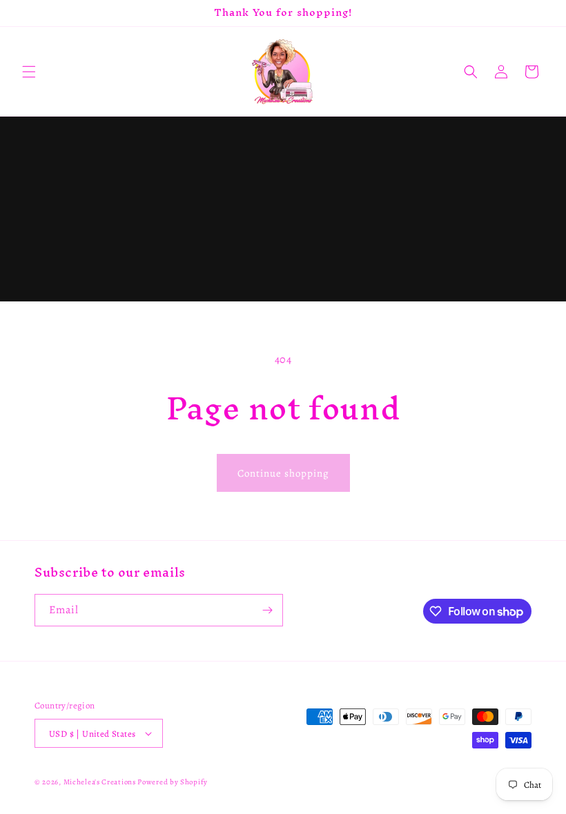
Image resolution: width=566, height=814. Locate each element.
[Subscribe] (267, 610)
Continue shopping (283, 473)
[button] (29, 72)
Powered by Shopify (172, 782)
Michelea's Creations (101, 782)
